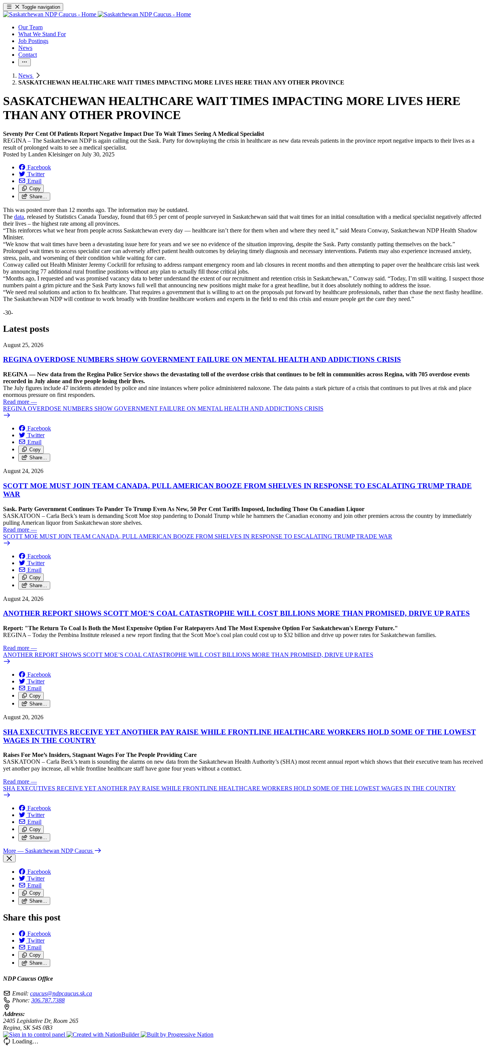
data (19, 216)
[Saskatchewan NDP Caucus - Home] (97, 14)
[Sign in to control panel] (35, 1034)
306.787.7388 (48, 1000)
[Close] (9, 858)
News (26, 75)
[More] (24, 62)
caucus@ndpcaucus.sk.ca (61, 993)
